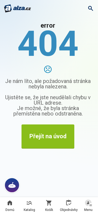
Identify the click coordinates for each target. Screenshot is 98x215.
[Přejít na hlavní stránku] (17, 8)
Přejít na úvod (47, 136)
